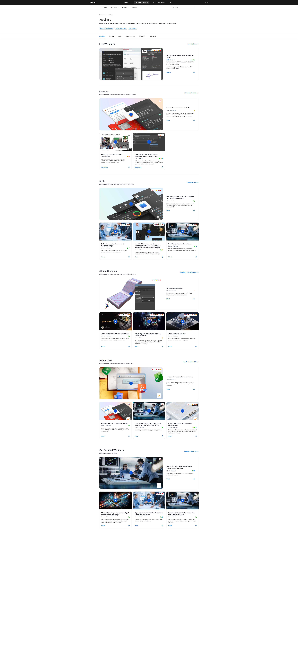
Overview (102, 36)
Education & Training (158, 2)
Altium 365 (142, 36)
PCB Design (114, 7)
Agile (119, 36)
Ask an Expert (132, 28)
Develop (111, 36)
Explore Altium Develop (106, 28)
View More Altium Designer (188, 272)
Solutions (126, 2)
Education (134, 7)
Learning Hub (102, 14)
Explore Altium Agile (121, 28)
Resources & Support (141, 2)
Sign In (207, 2)
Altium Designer (130, 36)
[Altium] (92, 2)
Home (105, 7)
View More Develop (190, 93)
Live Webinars (192, 44)
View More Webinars (190, 451)
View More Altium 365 (189, 362)
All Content (153, 36)
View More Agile (191, 182)
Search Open (171, 2)
